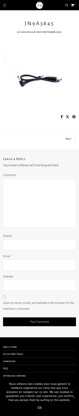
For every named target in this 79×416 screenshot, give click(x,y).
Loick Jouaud (28, 32)
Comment (10, 175)
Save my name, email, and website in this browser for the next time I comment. (38, 305)
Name (8, 235)
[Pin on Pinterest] (74, 117)
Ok (39, 408)
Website (8, 276)
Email (7, 256)
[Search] (68, 5)
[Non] (74, 397)
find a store (10, 347)
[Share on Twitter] (67, 117)
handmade (9, 361)
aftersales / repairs (14, 375)
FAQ (5, 368)
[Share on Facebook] (62, 117)
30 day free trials (13, 354)
